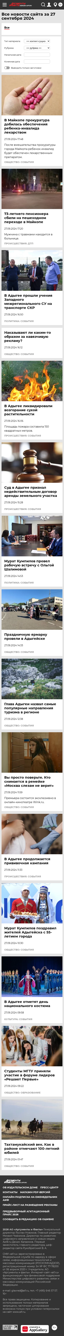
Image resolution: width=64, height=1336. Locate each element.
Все (7, 27)
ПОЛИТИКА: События (19, 321)
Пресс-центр (49, 1187)
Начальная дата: (13, 55)
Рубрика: (9, 48)
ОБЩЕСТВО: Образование (22, 1092)
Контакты (10, 1192)
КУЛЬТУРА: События (18, 1019)
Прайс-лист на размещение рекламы (30, 1205)
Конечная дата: (12, 61)
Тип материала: (12, 41)
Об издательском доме (20, 1187)
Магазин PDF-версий (35, 1192)
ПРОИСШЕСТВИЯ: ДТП (18, 243)
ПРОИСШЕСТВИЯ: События (22, 436)
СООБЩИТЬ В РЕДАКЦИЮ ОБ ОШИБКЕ (28, 1219)
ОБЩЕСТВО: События (19, 162)
